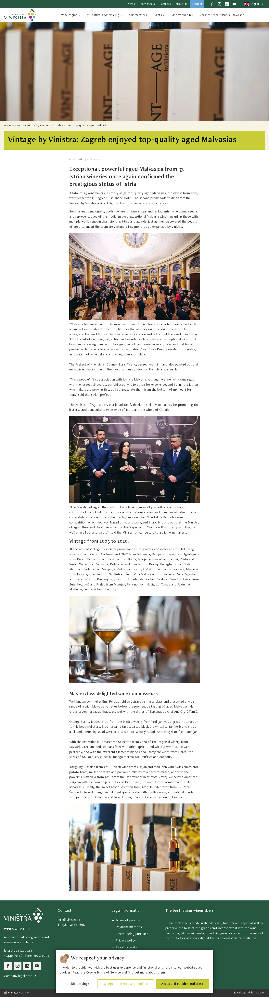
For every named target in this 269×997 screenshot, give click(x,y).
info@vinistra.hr (69, 920)
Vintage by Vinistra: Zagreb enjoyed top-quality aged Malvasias (67, 125)
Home (8, 125)
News (18, 125)
